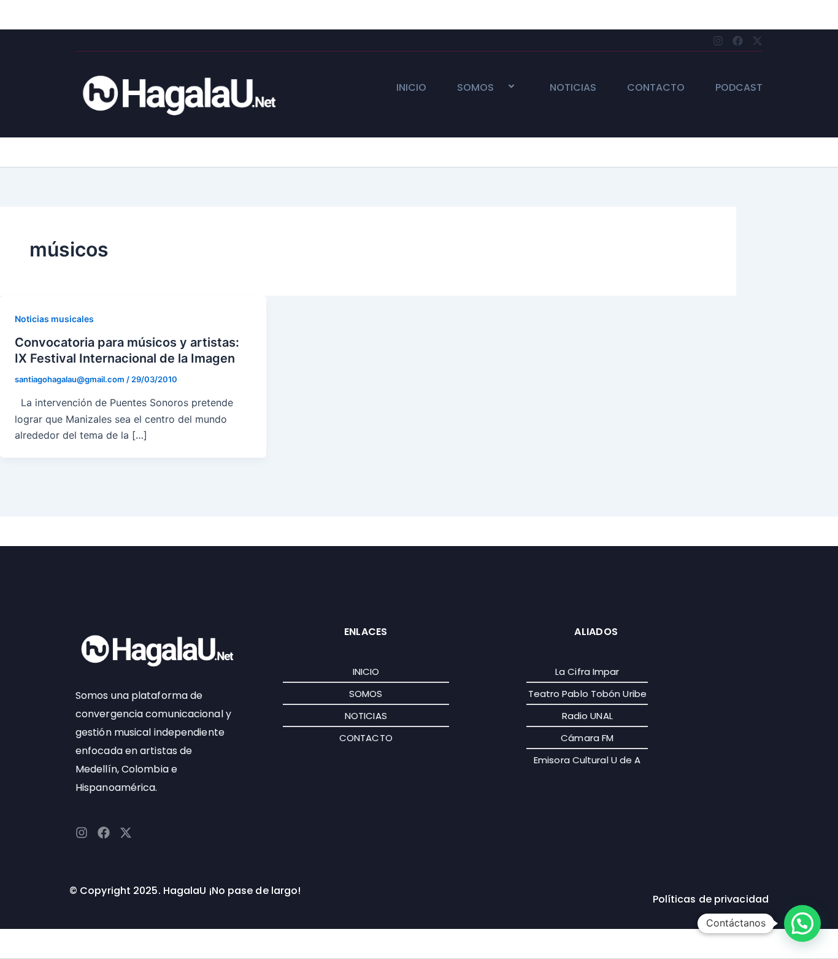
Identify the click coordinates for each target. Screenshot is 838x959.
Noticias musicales (54, 319)
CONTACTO (656, 88)
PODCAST (739, 88)
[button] (499, 87)
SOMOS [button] (475, 88)
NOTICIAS (573, 88)
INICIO (411, 88)
